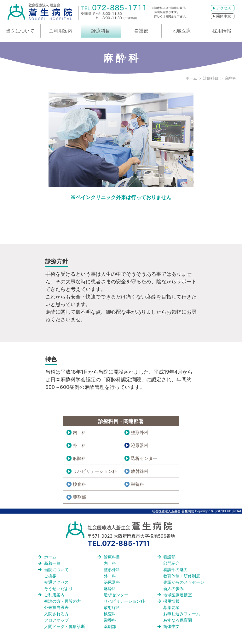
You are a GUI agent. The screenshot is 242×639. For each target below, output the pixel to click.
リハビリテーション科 (95, 471)
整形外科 (139, 432)
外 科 (79, 445)
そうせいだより (58, 588)
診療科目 (100, 30)
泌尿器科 (139, 445)
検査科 (79, 484)
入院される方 (56, 613)
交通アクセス (56, 582)
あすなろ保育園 (177, 620)
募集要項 (171, 607)
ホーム (191, 78)
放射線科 (139, 471)
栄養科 (137, 484)
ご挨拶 (50, 575)
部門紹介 (171, 563)
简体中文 (171, 626)
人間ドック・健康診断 (64, 626)
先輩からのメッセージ (183, 582)
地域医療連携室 (177, 594)
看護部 (141, 30)
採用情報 (221, 30)
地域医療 (181, 30)
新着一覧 (52, 563)
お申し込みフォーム (181, 613)
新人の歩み (173, 588)
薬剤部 (79, 497)
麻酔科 (79, 458)
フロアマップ (56, 620)
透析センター (144, 458)
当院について (20, 30)
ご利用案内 (60, 30)
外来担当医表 (56, 607)
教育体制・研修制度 (181, 575)
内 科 (79, 432)
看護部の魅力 (175, 569)
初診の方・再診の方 (62, 601)
